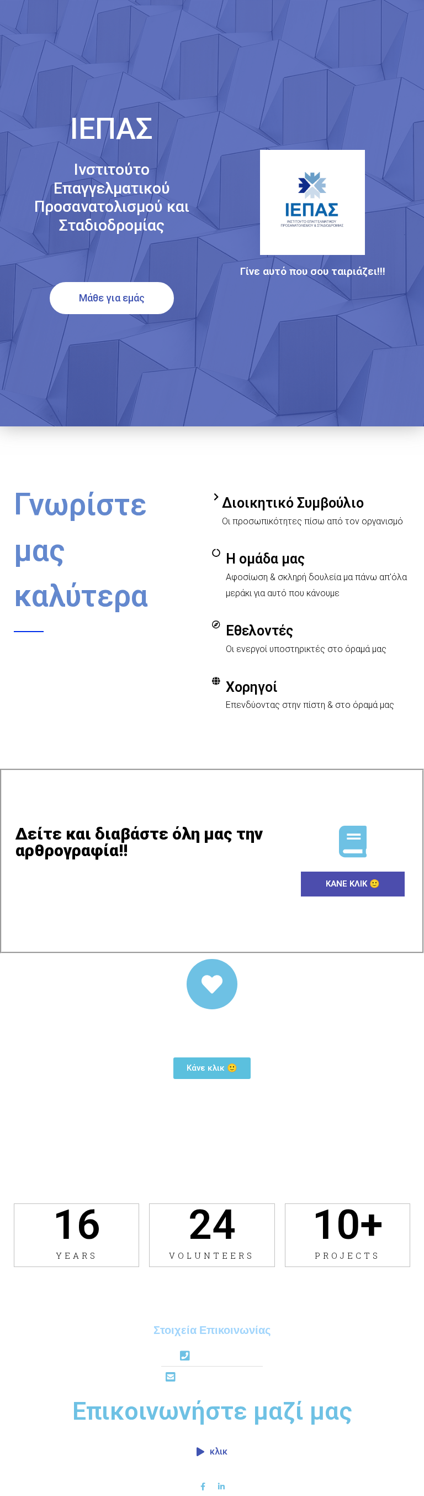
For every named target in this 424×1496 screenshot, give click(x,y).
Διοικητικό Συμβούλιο (293, 503)
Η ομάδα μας (265, 559)
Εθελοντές (259, 631)
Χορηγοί (252, 687)
